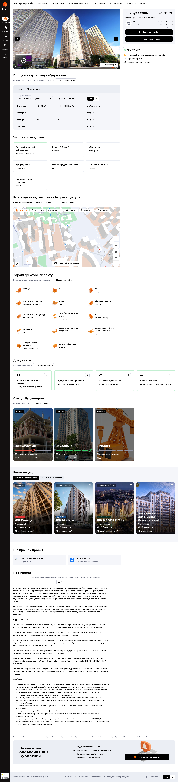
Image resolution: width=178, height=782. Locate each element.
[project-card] (32, 508)
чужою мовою (153, 777)
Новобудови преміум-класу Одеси (84, 737)
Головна (16, 737)
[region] (66, 237)
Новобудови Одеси (30, 737)
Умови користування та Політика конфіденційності (30, 777)
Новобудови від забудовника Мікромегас (116, 737)
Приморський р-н (26, 202)
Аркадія (37, 202)
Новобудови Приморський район (54, 737)
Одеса (15, 202)
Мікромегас (33, 89)
